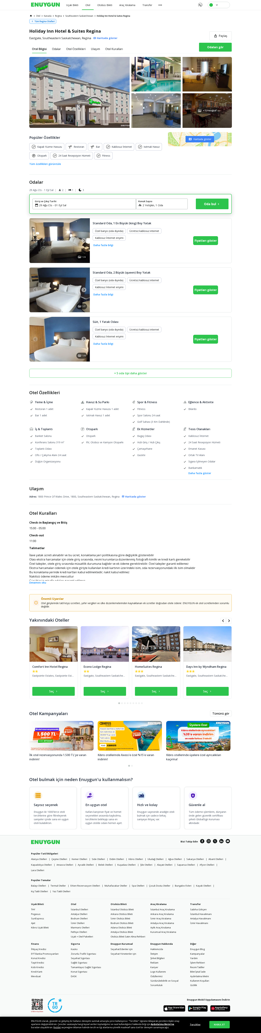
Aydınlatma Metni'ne (162, 1024)
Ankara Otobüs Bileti (122, 914)
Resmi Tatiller (197, 967)
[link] (30, 15)
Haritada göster (202, 139)
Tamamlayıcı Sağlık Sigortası (86, 967)
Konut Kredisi (38, 958)
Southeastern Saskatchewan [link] (79, 15)
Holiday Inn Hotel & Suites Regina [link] (113, 15)
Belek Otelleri (105, 864)
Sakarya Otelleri (195, 859)
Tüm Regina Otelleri (44, 21)
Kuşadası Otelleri (126, 864)
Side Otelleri (98, 859)
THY (33, 909)
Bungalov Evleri (183, 885)
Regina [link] (58, 15)
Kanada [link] (47, 15)
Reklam (154, 962)
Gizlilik (193, 985)
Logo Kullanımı (158, 971)
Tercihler (195, 1024)
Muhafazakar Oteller (116, 885)
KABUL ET (219, 1024)
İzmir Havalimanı (199, 923)
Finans (35, 943)
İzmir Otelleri (78, 923)
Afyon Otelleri (207, 864)
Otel (73, 904)
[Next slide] (83, 240)
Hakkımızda (156, 949)
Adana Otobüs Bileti (121, 927)
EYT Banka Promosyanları (45, 953)
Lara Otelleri (37, 870)
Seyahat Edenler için (122, 949)
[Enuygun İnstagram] (208, 841)
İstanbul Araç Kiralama (162, 909)
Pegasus (35, 914)
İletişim (154, 953)
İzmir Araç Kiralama (160, 918)
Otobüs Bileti (119, 904)
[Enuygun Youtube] (228, 841)
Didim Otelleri (117, 859)
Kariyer (154, 967)
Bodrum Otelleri (79, 918)
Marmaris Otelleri (80, 927)
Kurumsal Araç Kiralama (163, 932)
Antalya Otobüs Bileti (122, 932)
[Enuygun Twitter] (215, 841)
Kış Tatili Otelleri (39, 891)
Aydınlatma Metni (199, 976)
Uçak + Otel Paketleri (82, 936)
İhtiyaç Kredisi (38, 949)
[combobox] (86, 205)
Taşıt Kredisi (37, 962)
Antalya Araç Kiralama (162, 923)
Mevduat (36, 976)
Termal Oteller (58, 885)
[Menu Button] (160, 5)
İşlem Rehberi (197, 962)
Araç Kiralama (158, 904)
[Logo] (45, 5)
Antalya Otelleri (79, 914)
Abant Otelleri (215, 859)
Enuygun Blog (197, 949)
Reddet (57, 1027)
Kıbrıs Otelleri (136, 859)
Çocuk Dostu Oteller (159, 885)
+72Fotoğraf (209, 110)
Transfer (195, 904)
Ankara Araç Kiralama (162, 914)
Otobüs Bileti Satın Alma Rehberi (128, 936)
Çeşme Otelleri (59, 859)
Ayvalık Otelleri (86, 864)
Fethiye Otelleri (79, 932)
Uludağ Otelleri (156, 859)
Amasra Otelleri (64, 864)
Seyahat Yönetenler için (123, 953)
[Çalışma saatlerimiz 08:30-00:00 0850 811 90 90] (200, 3)
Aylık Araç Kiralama (160, 927)
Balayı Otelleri (38, 885)
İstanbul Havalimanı (201, 914)
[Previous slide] (35, 240)
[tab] (39, 49)
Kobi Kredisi (37, 967)
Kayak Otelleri (203, 885)
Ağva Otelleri (175, 859)
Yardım (194, 958)
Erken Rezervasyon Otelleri (85, 885)
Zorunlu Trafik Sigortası (83, 953)
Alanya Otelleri (39, 859)
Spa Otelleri (138, 885)
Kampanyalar (197, 953)
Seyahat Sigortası (80, 958)
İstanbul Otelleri (79, 909)
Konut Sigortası (79, 971)
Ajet (33, 923)
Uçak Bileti (37, 904)
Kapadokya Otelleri (41, 864)
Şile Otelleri (146, 864)
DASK (74, 976)
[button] (130, 92)
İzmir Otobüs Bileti (120, 918)
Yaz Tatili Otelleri (61, 891)
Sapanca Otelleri (186, 864)
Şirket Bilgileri (157, 958)
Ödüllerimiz (156, 976)
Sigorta (75, 943)
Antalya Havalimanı (200, 918)
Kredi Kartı (36, 971)
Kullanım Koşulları (199, 980)
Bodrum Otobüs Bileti (122, 923)
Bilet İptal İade (198, 971)
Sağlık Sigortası (79, 962)
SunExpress (37, 918)
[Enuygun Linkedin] (221, 841)
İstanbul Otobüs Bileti (122, 909)
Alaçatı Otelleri (164, 864)
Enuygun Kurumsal (122, 943)
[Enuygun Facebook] (202, 841)
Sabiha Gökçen (198, 909)
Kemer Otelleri (79, 859)
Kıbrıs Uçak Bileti (40, 927)
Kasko (74, 949)
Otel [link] (38, 15)
